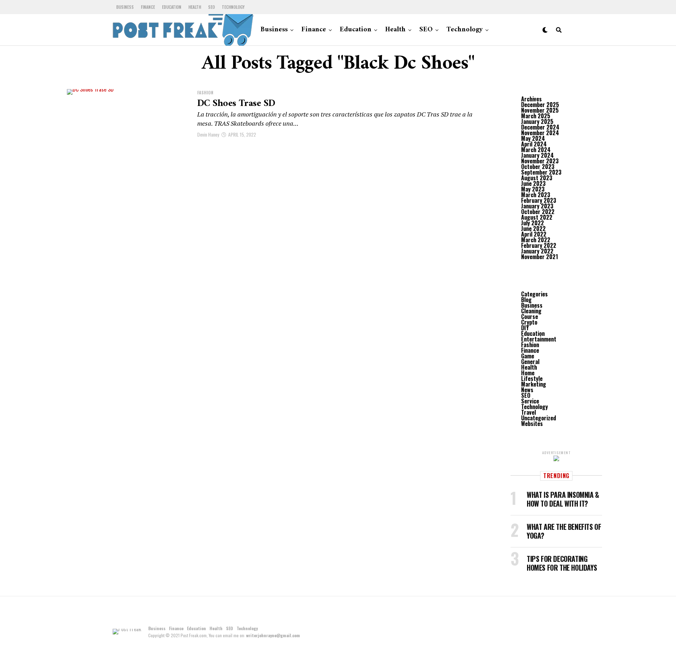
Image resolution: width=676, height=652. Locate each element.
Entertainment (538, 339)
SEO (211, 7)
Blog (526, 299)
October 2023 (538, 166)
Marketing (533, 384)
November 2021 (539, 256)
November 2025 (540, 110)
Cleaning (531, 311)
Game (527, 356)
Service (530, 401)
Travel (528, 412)
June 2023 (533, 183)
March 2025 (535, 116)
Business (125, 7)
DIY (525, 328)
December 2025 (540, 104)
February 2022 (538, 245)
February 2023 (538, 200)
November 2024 (540, 132)
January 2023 (537, 206)
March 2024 (536, 149)
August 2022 (536, 217)
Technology (233, 7)
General (530, 361)
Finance (148, 7)
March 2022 (535, 240)
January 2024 (537, 155)
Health (194, 7)
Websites (532, 423)
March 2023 (535, 194)
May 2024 (533, 138)
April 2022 (533, 234)
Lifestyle (532, 378)
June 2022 (533, 228)
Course (529, 316)
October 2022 (538, 211)
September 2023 (541, 172)
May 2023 (533, 189)
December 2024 (540, 127)
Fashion (530, 344)
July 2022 (532, 223)
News (527, 389)
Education (171, 7)
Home (527, 373)
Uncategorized (538, 418)
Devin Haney (208, 134)
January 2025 (537, 121)
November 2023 (540, 161)
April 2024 (534, 144)
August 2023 (536, 178)
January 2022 (537, 251)
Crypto (529, 322)
